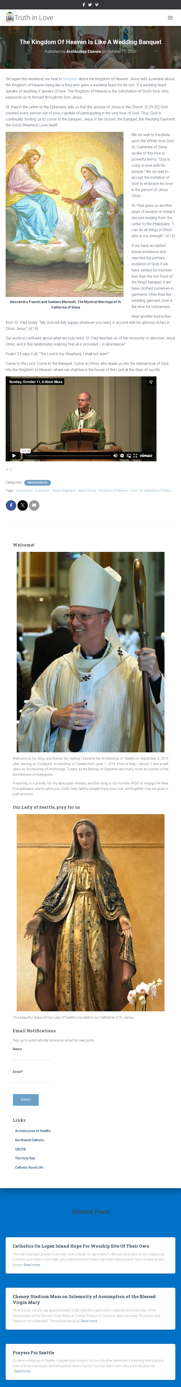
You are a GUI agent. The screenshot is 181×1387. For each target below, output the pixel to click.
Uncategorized (38, 482)
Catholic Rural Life (29, 1167)
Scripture (70, 79)
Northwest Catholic (29, 1140)
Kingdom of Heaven (113, 490)
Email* (18, 1072)
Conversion (24, 490)
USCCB (20, 1149)
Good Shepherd (63, 490)
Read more (32, 1265)
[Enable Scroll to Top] (172, 1377)
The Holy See (25, 1158)
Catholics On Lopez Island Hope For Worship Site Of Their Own (81, 1246)
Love (133, 490)
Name (17, 1049)
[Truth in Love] (31, 18)
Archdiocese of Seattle (32, 1131)
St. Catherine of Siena (155, 490)
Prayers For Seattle (33, 1352)
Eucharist (42, 490)
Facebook (84, 5)
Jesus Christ (87, 490)
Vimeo (96, 5)
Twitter (90, 5)
